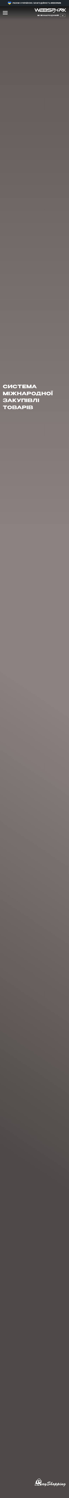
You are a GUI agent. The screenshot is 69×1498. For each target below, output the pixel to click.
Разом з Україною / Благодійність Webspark (37, 3)
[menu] (5, 12)
